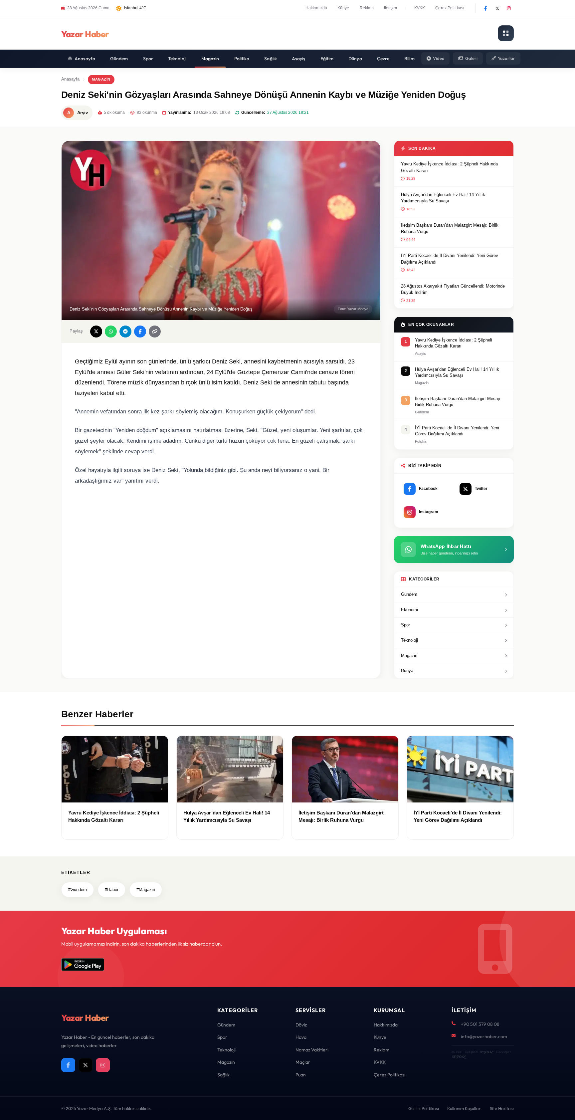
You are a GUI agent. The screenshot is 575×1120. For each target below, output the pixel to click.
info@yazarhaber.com (484, 1036)
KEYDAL (486, 1052)
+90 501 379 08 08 (480, 1024)
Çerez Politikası (449, 8)
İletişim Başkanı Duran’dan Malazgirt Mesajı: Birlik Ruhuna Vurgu (449, 228)
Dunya (407, 670)
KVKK (419, 8)
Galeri (471, 58)
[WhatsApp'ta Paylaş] (111, 331)
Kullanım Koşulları (464, 1108)
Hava (300, 1037)
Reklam (367, 8)
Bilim (409, 59)
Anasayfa (85, 59)
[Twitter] (497, 8)
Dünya (355, 59)
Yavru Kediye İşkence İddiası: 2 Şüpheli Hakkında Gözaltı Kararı (449, 167)
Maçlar (302, 1062)
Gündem (119, 59)
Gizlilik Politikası (423, 1108)
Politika (242, 59)
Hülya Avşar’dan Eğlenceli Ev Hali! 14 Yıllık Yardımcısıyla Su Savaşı (443, 198)
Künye (343, 8)
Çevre (383, 59)
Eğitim (327, 59)
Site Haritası (502, 1108)
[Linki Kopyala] (155, 331)
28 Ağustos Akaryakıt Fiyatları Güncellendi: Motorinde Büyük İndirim (453, 289)
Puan (300, 1075)
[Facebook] (485, 8)
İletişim (390, 8)
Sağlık (270, 59)
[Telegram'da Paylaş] (125, 331)
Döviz (301, 1025)
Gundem (409, 594)
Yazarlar (506, 58)
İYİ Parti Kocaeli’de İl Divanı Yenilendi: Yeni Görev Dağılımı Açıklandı (449, 259)
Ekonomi (409, 609)
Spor (148, 59)
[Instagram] (509, 8)
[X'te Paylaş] (96, 331)
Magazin (210, 59)
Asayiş (298, 59)
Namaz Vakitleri (311, 1050)
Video (438, 58)
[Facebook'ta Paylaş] (140, 331)
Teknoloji (177, 59)
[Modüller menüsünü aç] (506, 33)
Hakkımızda (316, 8)
